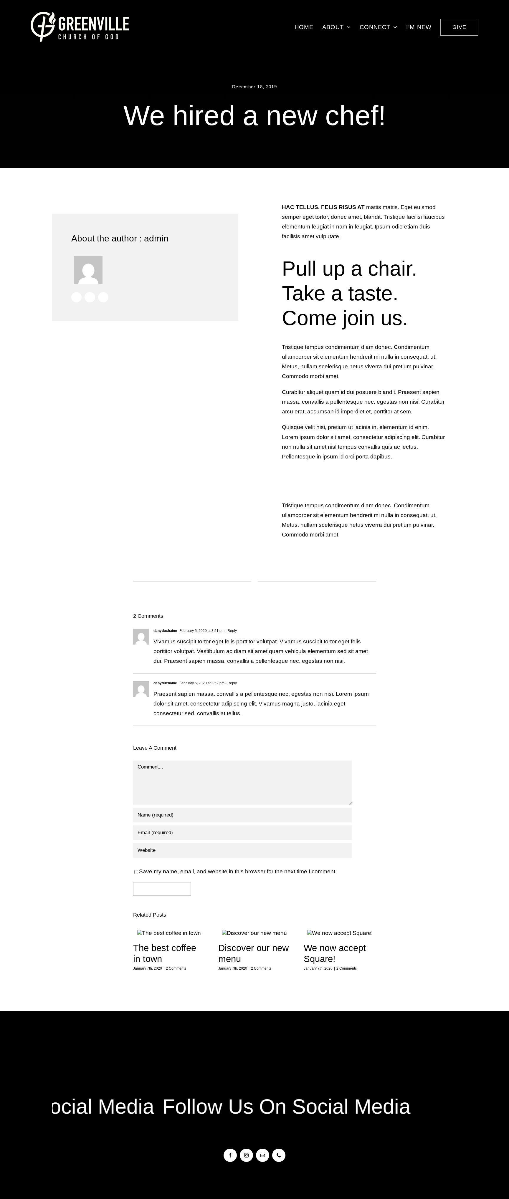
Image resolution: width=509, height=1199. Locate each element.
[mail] (262, 1155)
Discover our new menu (254, 933)
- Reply (230, 631)
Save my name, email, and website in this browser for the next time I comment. (238, 871)
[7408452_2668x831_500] (80, 14)
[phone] (278, 1155)
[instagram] (246, 1155)
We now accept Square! (339, 933)
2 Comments (176, 968)
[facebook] (230, 1155)
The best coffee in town (169, 933)
